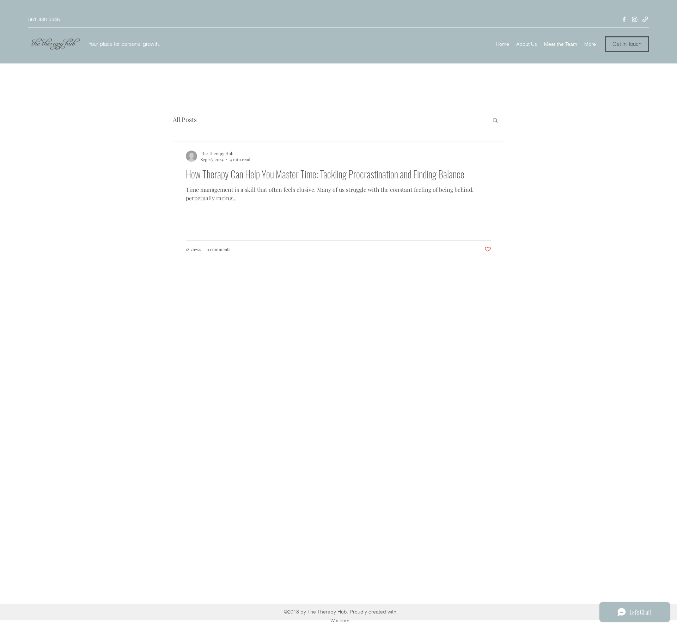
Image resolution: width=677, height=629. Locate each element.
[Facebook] (624, 19)
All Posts (185, 119)
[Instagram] (634, 19)
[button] (627, 44)
